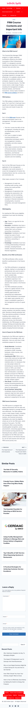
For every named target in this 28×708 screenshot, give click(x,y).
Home (3, 8)
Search (23, 644)
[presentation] (14, 499)
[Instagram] (15, 706)
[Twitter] (12, 706)
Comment (6, 596)
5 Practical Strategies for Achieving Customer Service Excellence (13, 569)
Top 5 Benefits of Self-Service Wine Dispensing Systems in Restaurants (13, 555)
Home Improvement (7, 12)
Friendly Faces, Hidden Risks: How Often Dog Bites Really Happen (13, 483)
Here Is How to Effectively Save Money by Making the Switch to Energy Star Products (15, 682)
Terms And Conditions (16, 692)
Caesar (9, 32)
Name (5, 616)
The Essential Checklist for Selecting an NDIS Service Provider (12, 511)
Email (5, 623)
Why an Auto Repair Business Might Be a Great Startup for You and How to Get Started (15, 667)
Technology (9, 8)
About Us (18, 698)
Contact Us (13, 15)
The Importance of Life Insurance (7, 450)
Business (18, 8)
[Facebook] (10, 706)
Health (18, 12)
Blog (14, 19)
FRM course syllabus (11, 92)
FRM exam (12, 117)
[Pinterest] (18, 706)
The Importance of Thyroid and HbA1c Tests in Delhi (20, 450)
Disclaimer (21, 695)
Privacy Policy (8, 695)
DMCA (15, 695)
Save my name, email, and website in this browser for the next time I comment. (13, 628)
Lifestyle (4, 15)
